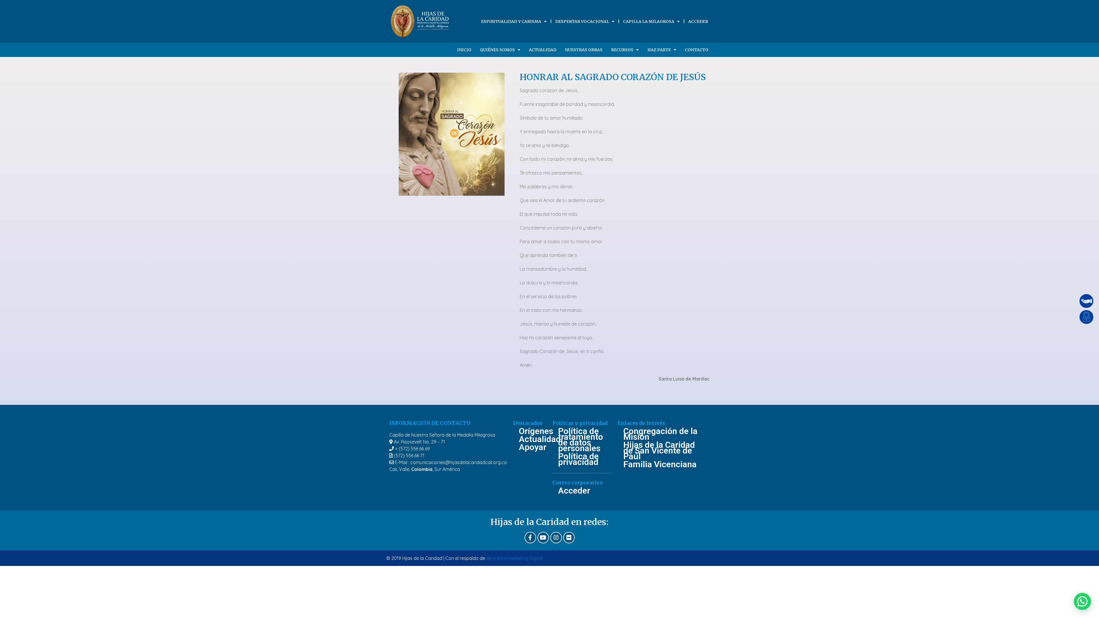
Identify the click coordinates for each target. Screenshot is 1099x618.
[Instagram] (556, 537)
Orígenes (533, 431)
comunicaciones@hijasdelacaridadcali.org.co (458, 462)
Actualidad (542, 49)
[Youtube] (543, 537)
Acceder (698, 21)
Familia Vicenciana (660, 464)
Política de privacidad (578, 459)
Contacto (696, 49)
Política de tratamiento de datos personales (580, 439)
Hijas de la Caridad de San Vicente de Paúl (659, 450)
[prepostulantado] (1086, 317)
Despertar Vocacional (582, 21)
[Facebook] (530, 537)
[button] (1082, 601)
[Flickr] (569, 537)
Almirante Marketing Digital (514, 558)
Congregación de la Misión (660, 434)
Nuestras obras (583, 49)
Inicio (464, 49)
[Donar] (1086, 301)
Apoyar (532, 447)
